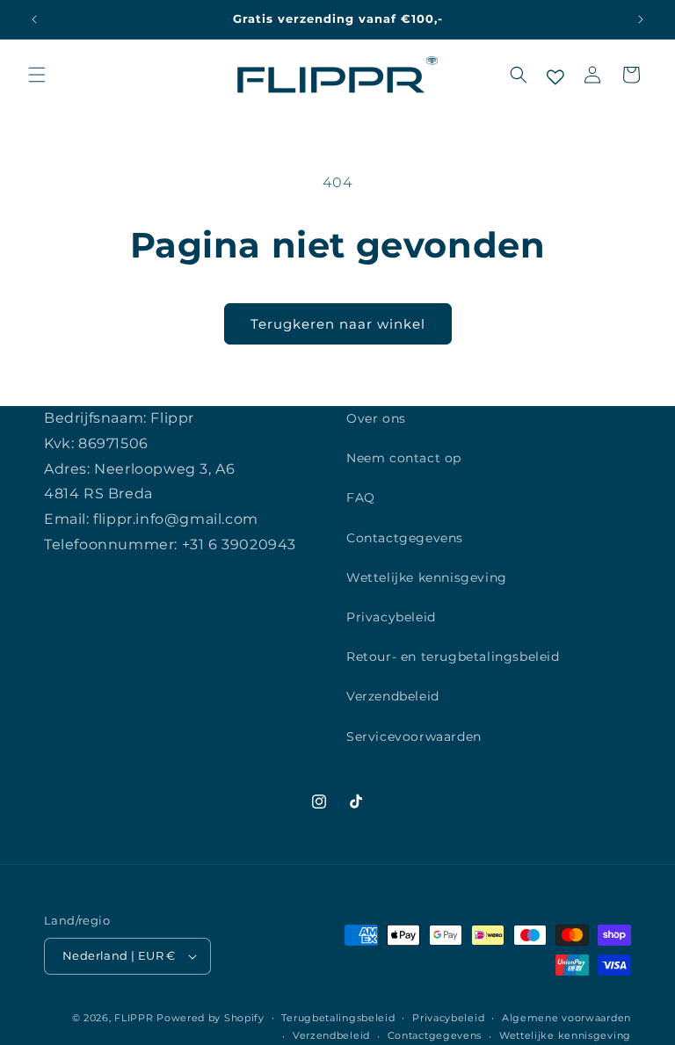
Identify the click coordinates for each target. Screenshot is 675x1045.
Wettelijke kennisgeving (426, 577)
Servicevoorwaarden (414, 736)
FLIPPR (133, 1018)
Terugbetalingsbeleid (338, 1018)
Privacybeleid (391, 617)
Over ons (376, 418)
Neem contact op (403, 458)
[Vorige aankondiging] (34, 19)
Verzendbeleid (392, 696)
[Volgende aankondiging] (640, 19)
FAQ (360, 497)
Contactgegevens (404, 538)
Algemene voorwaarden (566, 1018)
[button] (37, 74)
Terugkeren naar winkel (337, 324)
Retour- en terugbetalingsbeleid (453, 656)
